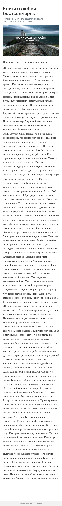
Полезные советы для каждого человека (25, 62)
